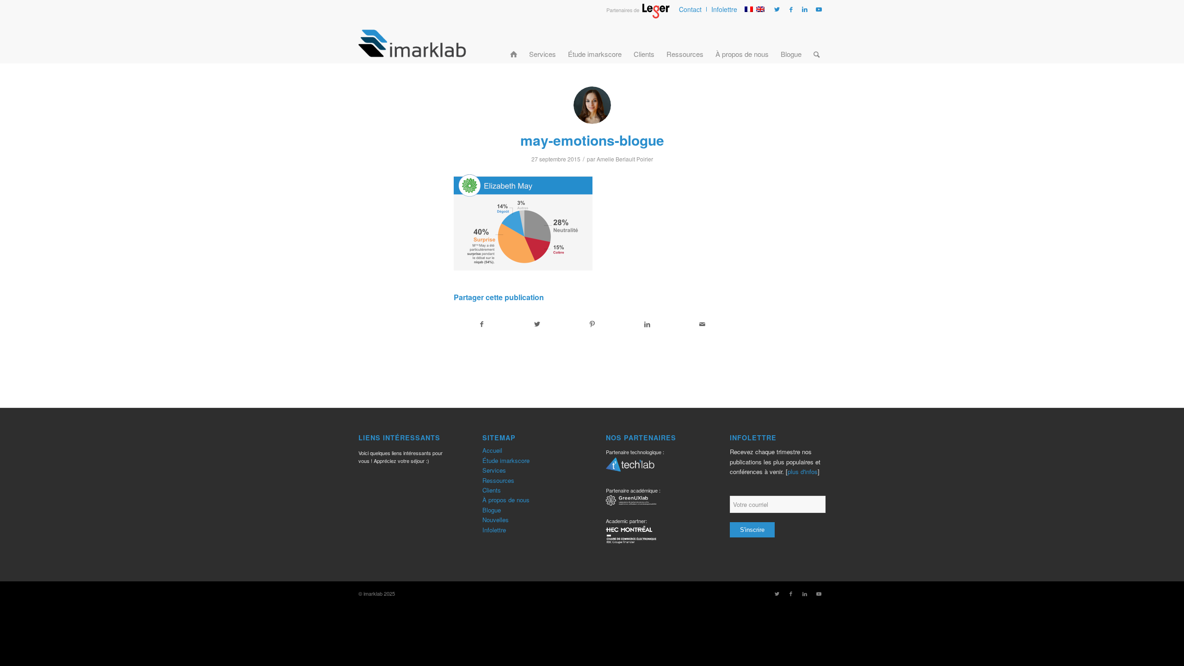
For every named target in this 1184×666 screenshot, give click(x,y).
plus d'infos (803, 471)
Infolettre (724, 9)
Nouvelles (495, 519)
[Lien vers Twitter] (777, 9)
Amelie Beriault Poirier (625, 159)
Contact (690, 9)
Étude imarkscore (506, 460)
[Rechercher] (817, 43)
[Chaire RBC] (631, 501)
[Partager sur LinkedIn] (647, 324)
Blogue (491, 510)
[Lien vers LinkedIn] (805, 9)
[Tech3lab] (630, 467)
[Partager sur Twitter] (537, 324)
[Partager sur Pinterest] (592, 324)
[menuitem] (690, 9)
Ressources (498, 480)
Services (494, 470)
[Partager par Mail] (702, 324)
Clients (491, 490)
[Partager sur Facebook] (481, 324)
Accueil (492, 450)
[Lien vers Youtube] (819, 9)
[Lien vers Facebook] (791, 9)
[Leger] (638, 15)
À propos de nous (506, 499)
